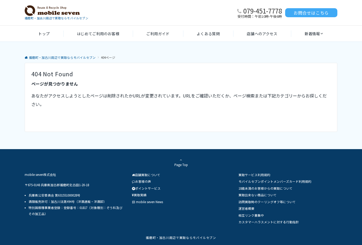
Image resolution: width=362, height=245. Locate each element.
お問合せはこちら (311, 13)
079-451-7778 (262, 10)
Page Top (181, 165)
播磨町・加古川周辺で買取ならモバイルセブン (181, 237)
